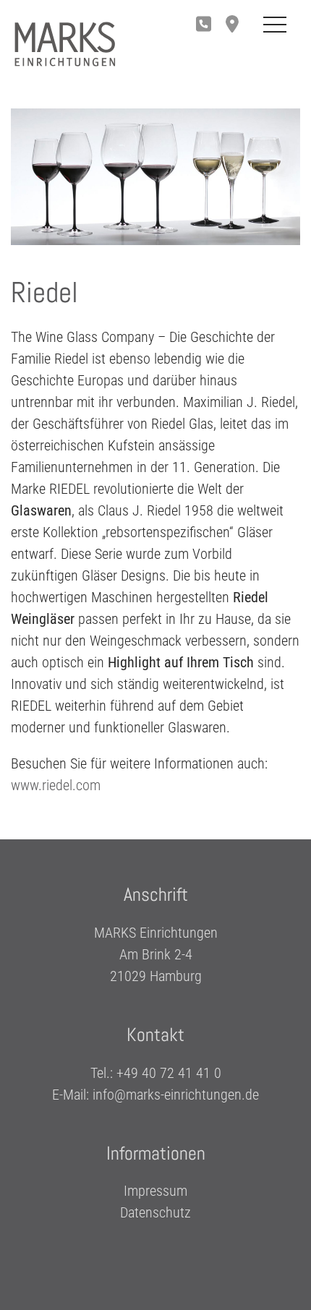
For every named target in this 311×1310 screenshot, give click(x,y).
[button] (236, 25)
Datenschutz (155, 1212)
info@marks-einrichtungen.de (176, 1094)
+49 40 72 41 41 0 (168, 1072)
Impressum (155, 1190)
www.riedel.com (56, 785)
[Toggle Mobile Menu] (274, 25)
